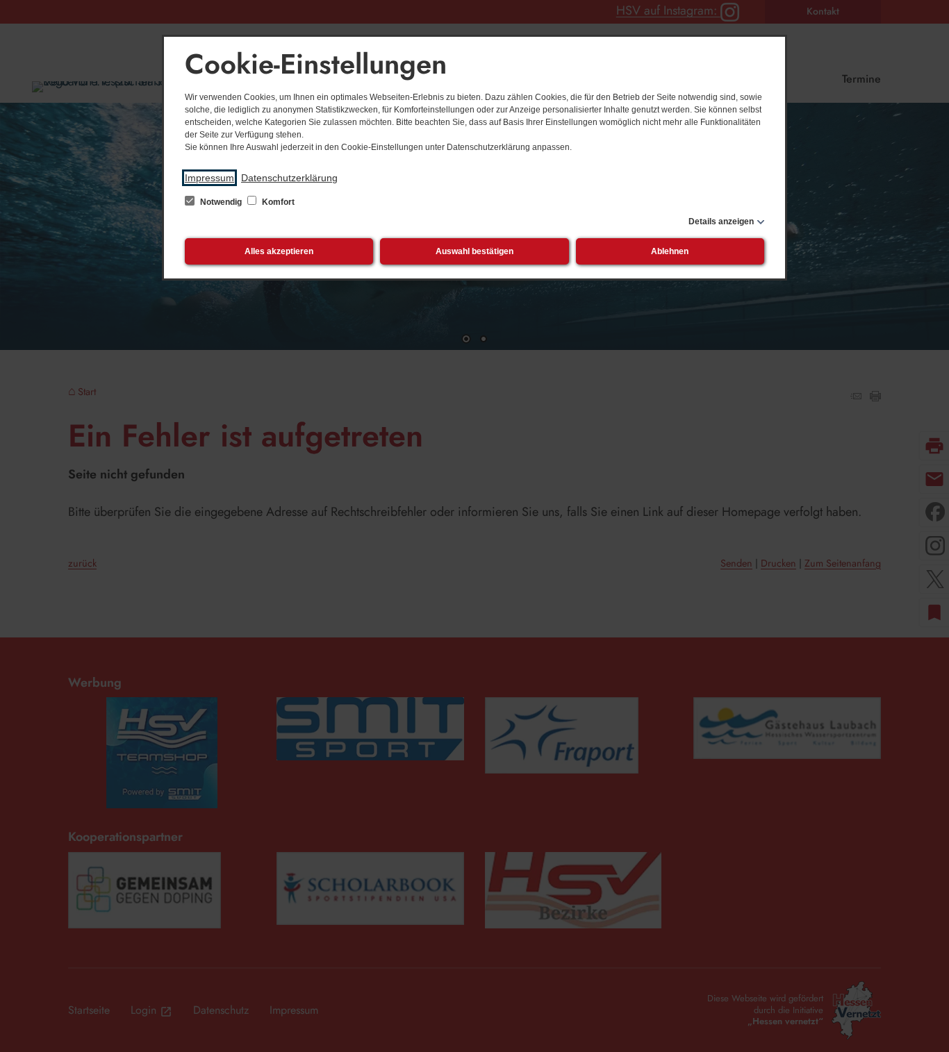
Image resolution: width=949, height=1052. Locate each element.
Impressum (209, 177)
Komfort (277, 202)
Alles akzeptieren (279, 251)
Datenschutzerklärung (289, 177)
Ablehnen (669, 251)
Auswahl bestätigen (474, 251)
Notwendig (221, 202)
